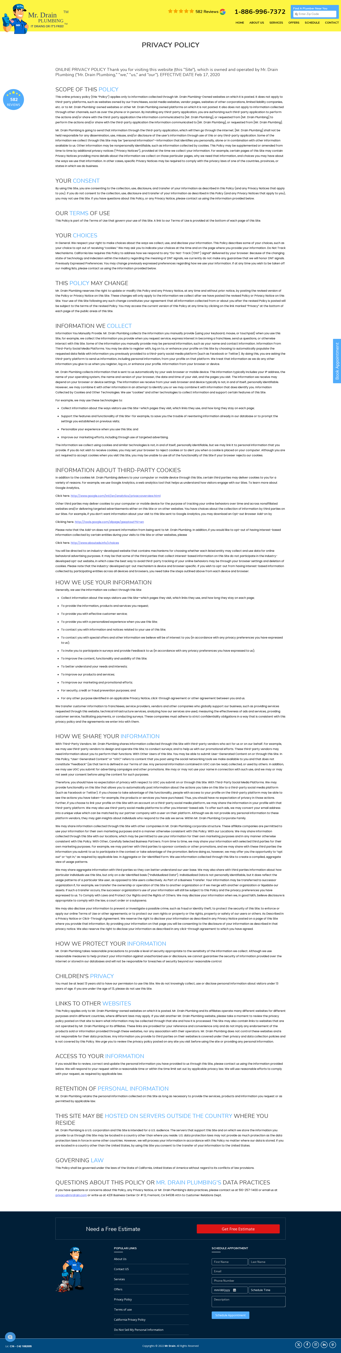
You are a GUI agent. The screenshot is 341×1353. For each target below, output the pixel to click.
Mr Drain (170, 1346)
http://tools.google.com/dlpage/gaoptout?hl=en (109, 522)
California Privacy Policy (129, 1319)
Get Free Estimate (238, 1228)
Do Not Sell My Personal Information (138, 1329)
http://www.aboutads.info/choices (95, 543)
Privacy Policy (123, 1299)
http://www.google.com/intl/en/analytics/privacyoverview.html (116, 496)
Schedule (312, 23)
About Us (256, 23)
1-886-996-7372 (259, 11)
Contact (332, 23)
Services (276, 23)
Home (240, 23)
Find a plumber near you (310, 8)
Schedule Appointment (230, 1315)
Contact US (121, 1269)
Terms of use (123, 1309)
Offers (293, 23)
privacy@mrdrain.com (71, 1195)
